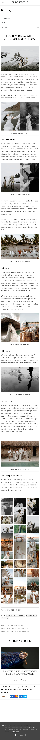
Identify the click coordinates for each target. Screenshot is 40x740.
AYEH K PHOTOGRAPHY (15, 615)
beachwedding (19, 625)
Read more (15, 731)
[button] (14, 680)
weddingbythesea (7, 625)
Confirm (20, 735)
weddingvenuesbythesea (9, 628)
